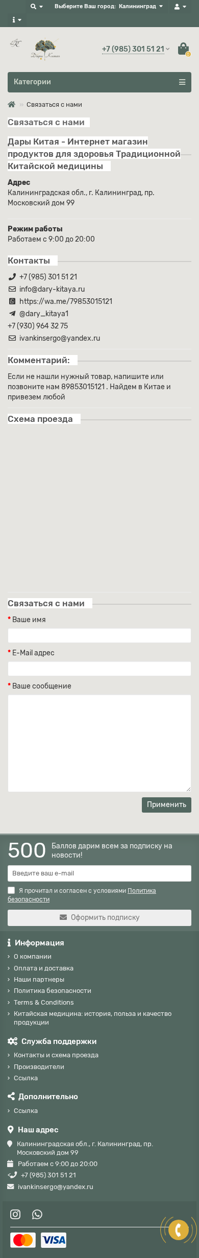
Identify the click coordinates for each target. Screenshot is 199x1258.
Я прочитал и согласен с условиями (82, 895)
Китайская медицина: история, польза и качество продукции (92, 1018)
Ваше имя (29, 619)
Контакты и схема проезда (56, 1055)
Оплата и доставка (43, 968)
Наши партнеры (39, 979)
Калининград (137, 6)
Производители (39, 1067)
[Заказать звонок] (178, 1230)
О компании (33, 956)
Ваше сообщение (41, 686)
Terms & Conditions (44, 1002)
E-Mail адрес (33, 653)
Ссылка (26, 1078)
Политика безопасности (52, 990)
